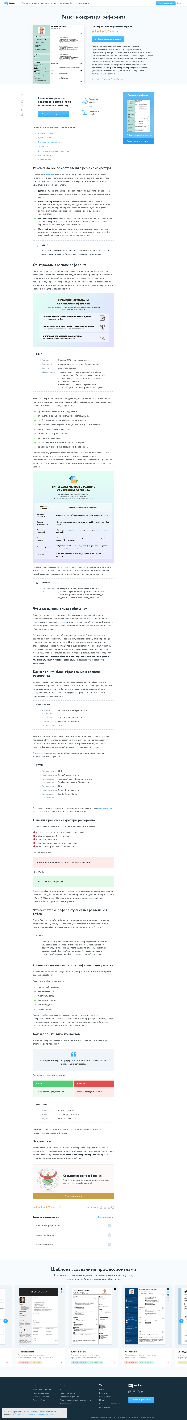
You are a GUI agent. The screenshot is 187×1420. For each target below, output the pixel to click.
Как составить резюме (69, 1396)
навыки (61, 622)
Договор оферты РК (147, 1418)
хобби (44, 1015)
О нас (101, 1389)
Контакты (103, 1393)
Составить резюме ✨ (141, 1399)
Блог (62, 1389)
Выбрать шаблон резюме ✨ (54, 114)
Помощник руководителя (50, 142)
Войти (180, 3)
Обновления (104, 1407)
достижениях (64, 567)
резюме (49, 174)
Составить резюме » (73, 1196)
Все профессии (106, 1217)
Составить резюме (166, 3)
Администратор (46, 133)
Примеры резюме (67, 1393)
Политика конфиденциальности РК (126, 1418)
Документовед (45, 137)
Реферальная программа (109, 1403)
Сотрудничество (106, 1396)
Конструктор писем (41, 1393)
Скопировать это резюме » (138, 141)
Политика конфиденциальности (101, 1418)
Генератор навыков (41, 1396)
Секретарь (43, 146)
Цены (101, 1400)
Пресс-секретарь (46, 160)
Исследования (66, 1403)
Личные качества (52, 971)
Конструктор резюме (42, 1389)
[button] (5, 1321)
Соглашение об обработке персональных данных (35, 1414)
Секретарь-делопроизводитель (53, 151)
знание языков (105, 808)
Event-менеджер (46, 155)
